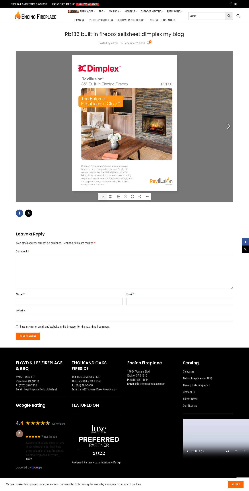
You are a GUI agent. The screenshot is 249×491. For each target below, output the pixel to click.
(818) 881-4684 (139, 379)
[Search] (238, 16)
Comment (22, 251)
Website (20, 310)
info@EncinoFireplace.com (150, 383)
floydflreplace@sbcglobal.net (40, 389)
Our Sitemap (190, 405)
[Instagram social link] (235, 4)
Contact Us (189, 392)
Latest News (190, 399)
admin (114, 43)
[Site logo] (35, 15)
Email (130, 294)
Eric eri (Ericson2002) (39, 432)
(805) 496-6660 (84, 385)
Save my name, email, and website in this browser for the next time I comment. (65, 326)
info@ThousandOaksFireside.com (98, 389)
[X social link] (28, 213)
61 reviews (58, 424)
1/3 (102, 196)
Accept (236, 484)
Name (20, 294)
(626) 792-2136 (28, 385)
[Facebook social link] (231, 4)
